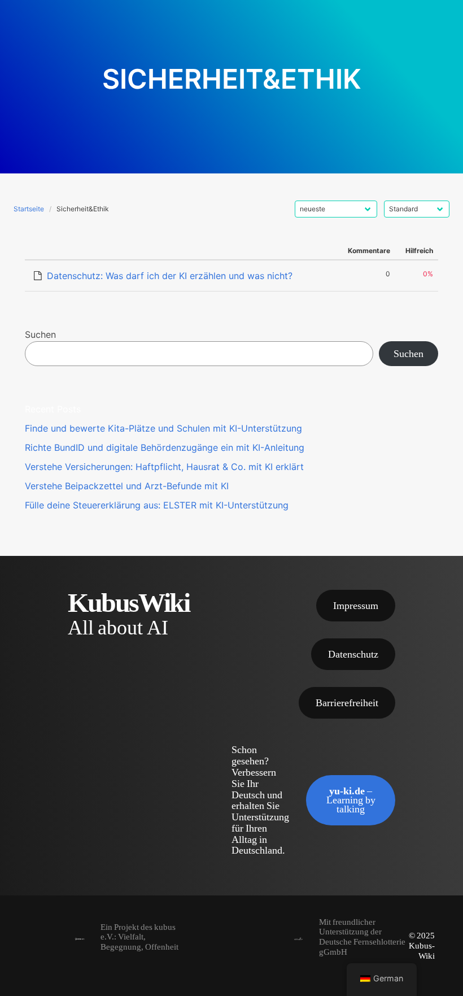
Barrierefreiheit (347, 702)
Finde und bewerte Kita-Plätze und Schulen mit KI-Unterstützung (163, 428)
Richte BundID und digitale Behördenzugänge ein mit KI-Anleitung (164, 447)
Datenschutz (353, 653)
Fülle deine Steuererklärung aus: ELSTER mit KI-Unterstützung (157, 505)
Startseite (29, 209)
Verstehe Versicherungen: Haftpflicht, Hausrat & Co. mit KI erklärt (164, 466)
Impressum (355, 605)
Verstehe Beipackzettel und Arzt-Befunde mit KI (127, 486)
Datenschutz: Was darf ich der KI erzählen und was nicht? (169, 275)
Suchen (40, 334)
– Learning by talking (350, 799)
